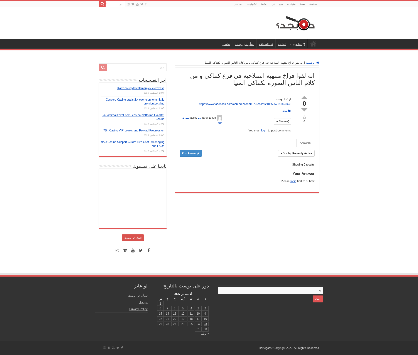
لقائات (282, 44)
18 (191, 318)
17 (198, 318)
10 (198, 313)
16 (205, 318)
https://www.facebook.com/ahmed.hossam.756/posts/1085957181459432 (245, 104)
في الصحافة (266, 44)
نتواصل (143, 302)
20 (174, 318)
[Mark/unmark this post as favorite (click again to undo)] (304, 117)
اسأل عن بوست (244, 44)
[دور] (102, 4)
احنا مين (297, 44)
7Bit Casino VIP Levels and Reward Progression (133, 130)
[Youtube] (137, 4)
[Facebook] (146, 4)
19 (182, 318)
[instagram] (128, 4)
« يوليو (205, 333)
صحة (302, 3)
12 (182, 313)
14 (167, 313)
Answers (305, 142)
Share (282, 121)
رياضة (264, 3)
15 (160, 313)
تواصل (226, 44)
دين (281, 3)
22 (160, 318)
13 (174, 313)
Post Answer (189, 153)
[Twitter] (142, 4)
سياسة (313, 3)
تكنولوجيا (251, 3)
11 (191, 313)
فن (273, 3)
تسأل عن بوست (138, 295)
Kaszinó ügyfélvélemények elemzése (140, 88)
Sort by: (297, 153)
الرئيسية (313, 43)
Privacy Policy (138, 309)
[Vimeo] (133, 4)
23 (205, 324)
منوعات (291, 3)
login (264, 130)
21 (167, 318)
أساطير (238, 3)
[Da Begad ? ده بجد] (295, 22)
